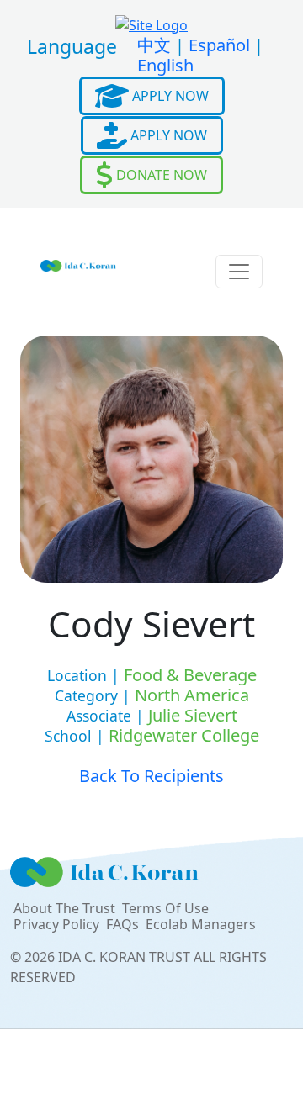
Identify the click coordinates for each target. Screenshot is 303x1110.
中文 (154, 45)
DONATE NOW (160, 175)
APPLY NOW (169, 96)
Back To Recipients (151, 775)
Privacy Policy (56, 924)
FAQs (122, 924)
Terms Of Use (165, 908)
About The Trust (64, 908)
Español (219, 45)
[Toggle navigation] (239, 271)
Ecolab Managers (201, 924)
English (165, 65)
